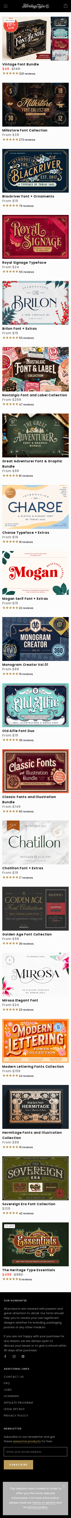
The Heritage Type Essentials (28, 1270)
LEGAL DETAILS (14, 1409)
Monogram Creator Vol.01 (25, 664)
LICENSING (11, 1396)
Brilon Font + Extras (19, 328)
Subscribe (18, 1464)
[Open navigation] (6, 6)
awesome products (27, 1441)
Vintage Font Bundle (20, 64)
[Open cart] (65, 6)
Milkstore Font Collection (25, 130)
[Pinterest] (23, 1356)
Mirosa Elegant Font (20, 1000)
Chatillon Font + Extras (22, 868)
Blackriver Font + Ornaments (28, 196)
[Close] (63, 1486)
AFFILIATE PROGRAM (18, 1403)
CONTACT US (14, 1377)
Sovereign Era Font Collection (28, 1204)
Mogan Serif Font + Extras (25, 598)
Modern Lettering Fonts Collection (33, 1066)
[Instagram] (14, 1356)
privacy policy (37, 1507)
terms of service (43, 1502)
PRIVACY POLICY (16, 1415)
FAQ (7, 1383)
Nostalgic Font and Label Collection (34, 395)
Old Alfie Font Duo (18, 731)
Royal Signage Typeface (24, 262)
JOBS (8, 1390)
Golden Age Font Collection (27, 934)
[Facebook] (5, 1356)
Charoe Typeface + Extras (25, 532)
